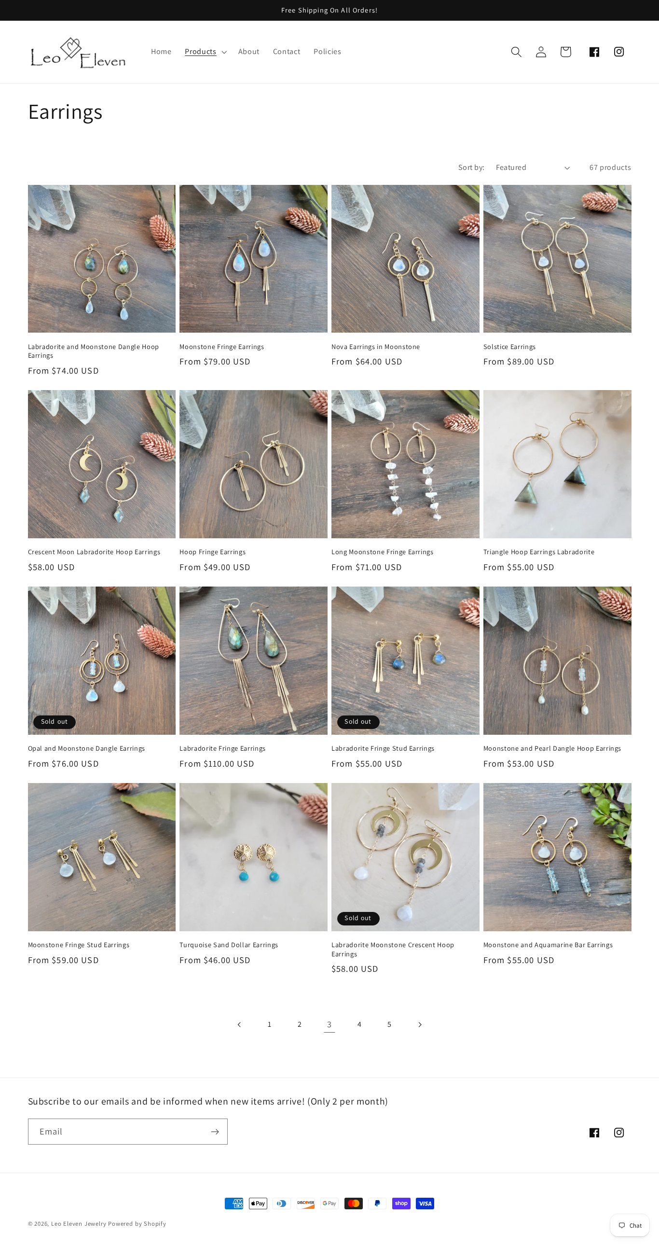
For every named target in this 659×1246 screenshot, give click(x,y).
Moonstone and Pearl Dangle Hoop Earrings (552, 748)
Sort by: (471, 167)
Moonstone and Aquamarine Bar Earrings (548, 944)
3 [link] (329, 1024)
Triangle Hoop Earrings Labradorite (538, 551)
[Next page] (419, 1024)
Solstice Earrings (509, 346)
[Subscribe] (215, 1132)
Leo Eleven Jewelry (79, 1223)
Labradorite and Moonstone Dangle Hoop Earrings (93, 351)
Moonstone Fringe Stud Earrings (79, 944)
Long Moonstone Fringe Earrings (382, 551)
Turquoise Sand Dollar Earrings (228, 944)
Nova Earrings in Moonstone (375, 346)
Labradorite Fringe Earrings (222, 748)
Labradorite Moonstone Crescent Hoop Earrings (392, 949)
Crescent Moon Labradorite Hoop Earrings (94, 551)
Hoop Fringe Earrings (212, 551)
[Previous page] (239, 1024)
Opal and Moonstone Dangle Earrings (86, 748)
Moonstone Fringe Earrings (221, 346)
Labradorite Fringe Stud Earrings (383, 748)
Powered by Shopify (137, 1223)
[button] (204, 51)
